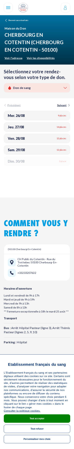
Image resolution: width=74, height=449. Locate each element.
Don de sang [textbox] (22, 87)
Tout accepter (37, 418)
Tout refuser (37, 428)
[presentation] (63, 105)
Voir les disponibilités (41, 58)
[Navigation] (8, 7)
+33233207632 (26, 272)
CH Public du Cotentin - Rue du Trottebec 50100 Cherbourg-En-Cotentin (37, 262)
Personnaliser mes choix (37, 439)
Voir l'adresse (13, 58)
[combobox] (37, 88)
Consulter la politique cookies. (22, 410)
